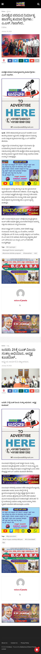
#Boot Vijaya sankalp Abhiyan (13, 539)
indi (35, 253)
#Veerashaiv (27, 253)
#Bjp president (11, 536)
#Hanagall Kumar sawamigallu (13, 250)
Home (3, 11)
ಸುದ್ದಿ (8, 345)
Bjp (4, 542)
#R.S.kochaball (30, 539)
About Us (4, 643)
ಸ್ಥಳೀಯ (9, 11)
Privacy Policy (25, 643)
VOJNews (9, 647)
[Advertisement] (20, 67)
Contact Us (14, 643)
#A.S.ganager (10, 247)
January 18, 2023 (7, 31)
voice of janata (20, 300)
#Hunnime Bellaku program (12, 253)
